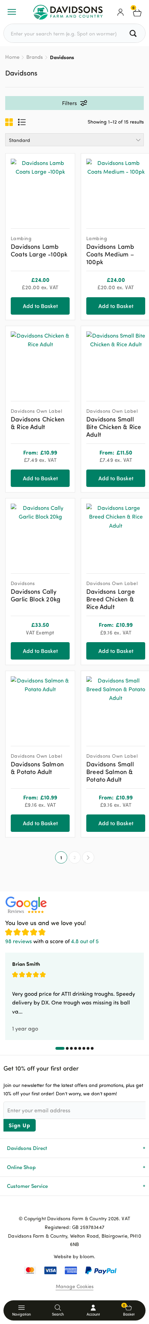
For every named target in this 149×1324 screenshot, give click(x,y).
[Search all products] (134, 33)
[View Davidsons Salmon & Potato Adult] (40, 705)
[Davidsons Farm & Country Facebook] (63, 1207)
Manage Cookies (75, 1286)
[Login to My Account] (120, 11)
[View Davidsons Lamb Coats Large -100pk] (40, 188)
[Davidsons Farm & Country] (68, 11)
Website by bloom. (75, 1256)
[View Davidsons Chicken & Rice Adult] (40, 361)
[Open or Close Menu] (11, 11)
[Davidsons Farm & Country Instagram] (85, 1207)
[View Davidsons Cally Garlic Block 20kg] (40, 533)
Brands (34, 57)
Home (12, 57)
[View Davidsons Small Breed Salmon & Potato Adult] (115, 705)
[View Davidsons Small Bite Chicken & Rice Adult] (115, 361)
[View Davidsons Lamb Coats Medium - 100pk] (115, 188)
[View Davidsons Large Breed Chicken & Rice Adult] (115, 533)
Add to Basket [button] (40, 305)
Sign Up (19, 1125)
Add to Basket (40, 478)
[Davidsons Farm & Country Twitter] (74, 1207)
